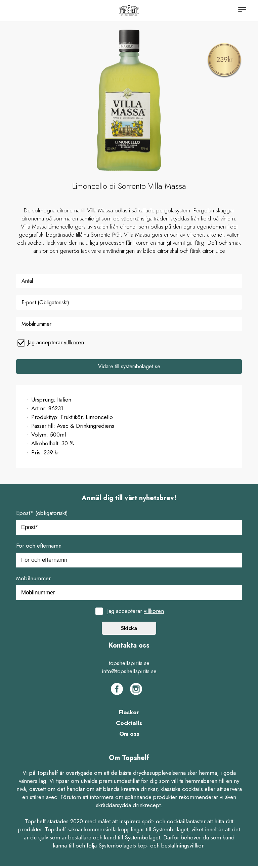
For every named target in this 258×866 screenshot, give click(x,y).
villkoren (74, 342)
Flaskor (129, 712)
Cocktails (129, 723)
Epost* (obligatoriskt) (42, 513)
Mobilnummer (33, 578)
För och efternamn (38, 546)
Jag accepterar (56, 342)
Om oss (129, 734)
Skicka (129, 628)
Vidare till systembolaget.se (129, 366)
